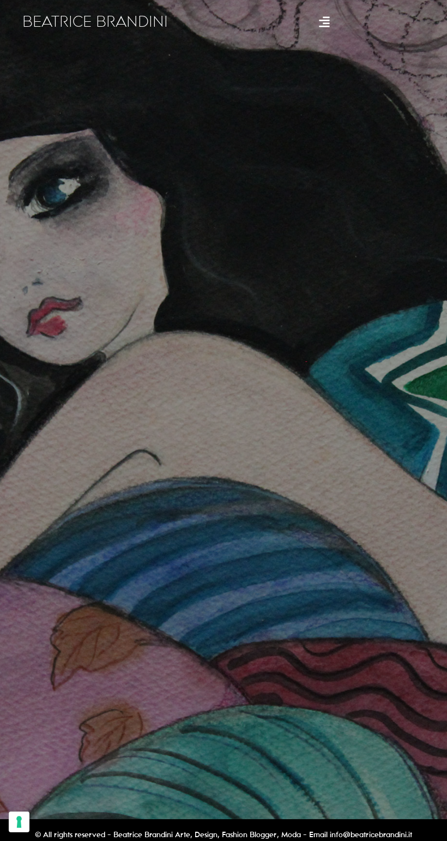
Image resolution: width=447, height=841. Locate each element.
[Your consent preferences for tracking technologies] (19, 822)
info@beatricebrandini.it (371, 835)
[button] (324, 22)
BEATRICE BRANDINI (95, 22)
